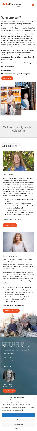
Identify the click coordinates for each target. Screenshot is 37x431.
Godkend (18, 415)
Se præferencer (18, 425)
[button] (34, 398)
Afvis (18, 420)
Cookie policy (18, 428)
